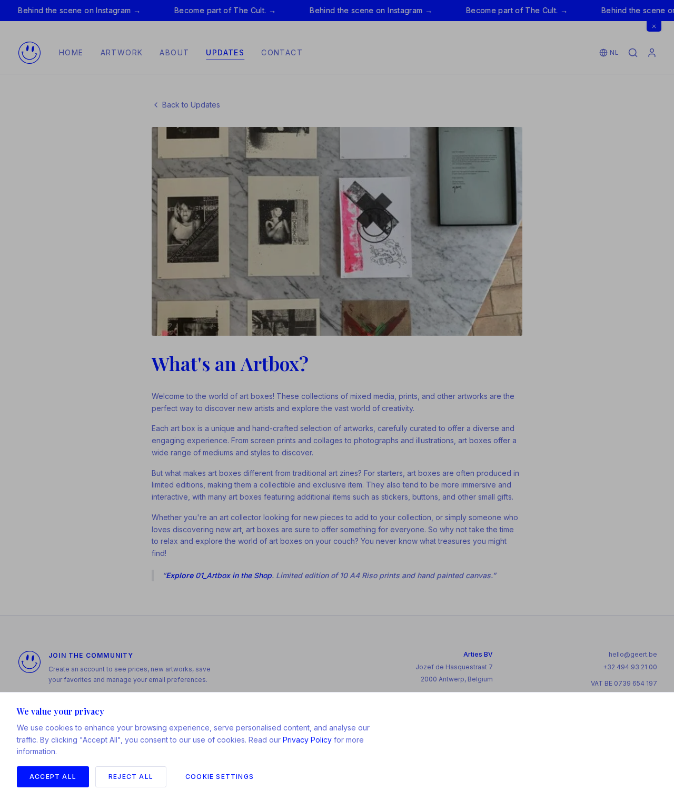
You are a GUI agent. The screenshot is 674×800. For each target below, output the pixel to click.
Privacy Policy (307, 739)
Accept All (52, 777)
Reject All (130, 777)
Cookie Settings (219, 777)
